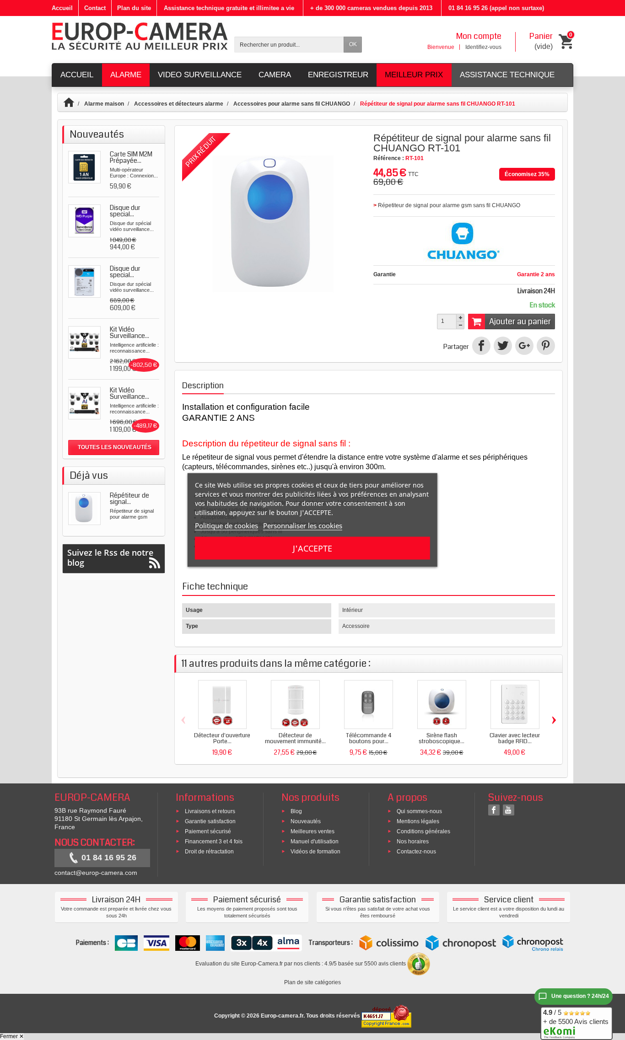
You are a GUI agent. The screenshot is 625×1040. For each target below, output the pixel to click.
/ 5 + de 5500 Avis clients (576, 1016)
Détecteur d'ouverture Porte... (222, 738)
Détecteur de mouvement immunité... (295, 738)
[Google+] (524, 346)
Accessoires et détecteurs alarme (178, 104)
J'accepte (312, 548)
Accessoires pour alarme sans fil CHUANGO (291, 104)
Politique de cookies (226, 525)
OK (353, 44)
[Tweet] (503, 346)
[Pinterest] (546, 346)
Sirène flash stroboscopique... (441, 738)
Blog (296, 811)
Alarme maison (104, 104)
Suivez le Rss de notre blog (110, 557)
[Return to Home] (73, 104)
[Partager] (481, 346)
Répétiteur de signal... (129, 498)
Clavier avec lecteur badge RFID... (515, 738)
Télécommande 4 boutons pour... (368, 738)
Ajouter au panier (520, 321)
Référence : (388, 158)
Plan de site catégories (312, 982)
